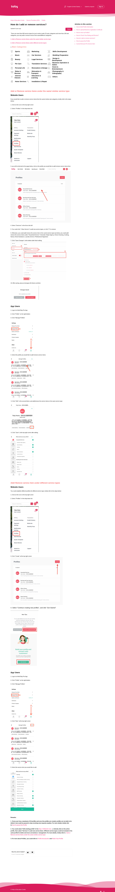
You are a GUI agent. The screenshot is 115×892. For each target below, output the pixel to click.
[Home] (14, 7)
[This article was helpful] (28, 852)
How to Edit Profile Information (84, 27)
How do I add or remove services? (85, 38)
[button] (65, 7)
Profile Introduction (43, 838)
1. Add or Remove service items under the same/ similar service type (31, 39)
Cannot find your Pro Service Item (85, 44)
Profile (43, 20)
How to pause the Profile (19, 825)
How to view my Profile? (83, 32)
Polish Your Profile (57, 838)
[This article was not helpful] (32, 852)
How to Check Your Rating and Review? (87, 35)
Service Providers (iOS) (33, 20)
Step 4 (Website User (45, 829)
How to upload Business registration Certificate (89, 29)
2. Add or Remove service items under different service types (29, 43)
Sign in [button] (101, 6)
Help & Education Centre (17, 20)
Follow (69, 29)
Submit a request (89, 6)
